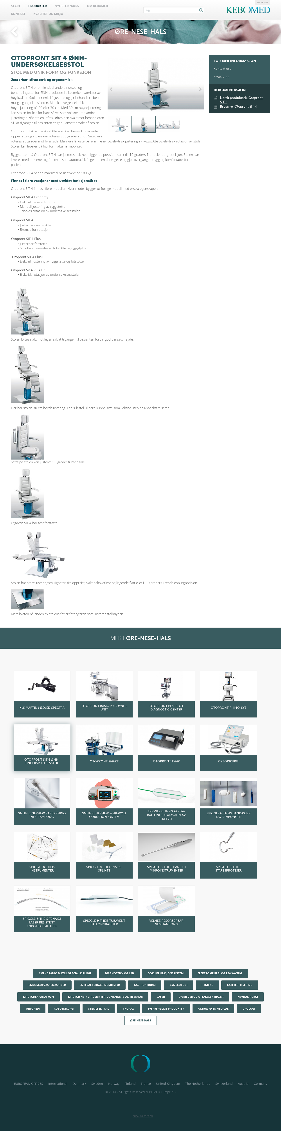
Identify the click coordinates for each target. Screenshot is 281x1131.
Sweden (97, 1083)
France (146, 1083)
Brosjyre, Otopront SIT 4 (238, 106)
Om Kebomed (97, 6)
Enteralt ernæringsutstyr (100, 985)
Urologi (249, 1008)
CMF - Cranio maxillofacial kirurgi (65, 973)
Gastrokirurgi (145, 985)
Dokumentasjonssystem (166, 973)
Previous (112, 89)
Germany (260, 1083)
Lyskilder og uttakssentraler (201, 997)
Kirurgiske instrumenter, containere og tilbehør (105, 997)
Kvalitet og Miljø (48, 14)
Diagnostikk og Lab (119, 973)
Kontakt (18, 14)
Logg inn (262, 2)
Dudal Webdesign (143, 1116)
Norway (113, 1083)
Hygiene (207, 985)
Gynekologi (178, 985)
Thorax (128, 1008)
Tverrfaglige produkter (166, 1008)
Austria (243, 1083)
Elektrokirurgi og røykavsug (220, 973)
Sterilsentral (98, 1008)
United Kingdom (168, 1083)
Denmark (79, 1083)
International (57, 1083)
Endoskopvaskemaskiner (47, 985)
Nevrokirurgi (248, 997)
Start (15, 6)
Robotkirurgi (64, 1008)
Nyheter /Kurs (67, 6)
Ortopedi (33, 1008)
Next (199, 89)
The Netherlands (197, 1083)
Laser (161, 997)
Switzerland (224, 1083)
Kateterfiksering (239, 985)
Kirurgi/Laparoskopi (38, 997)
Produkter (37, 6)
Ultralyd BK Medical (213, 1008)
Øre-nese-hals (140, 1020)
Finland (130, 1083)
